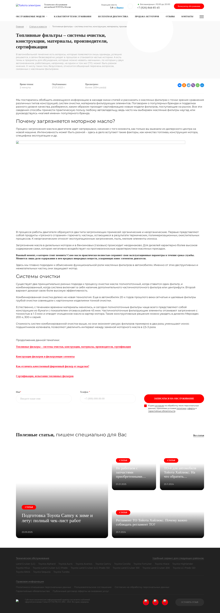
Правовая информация (30, 581)
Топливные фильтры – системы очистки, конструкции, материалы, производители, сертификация (73, 346)
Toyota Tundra (61, 571)
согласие (159, 405)
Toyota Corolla (122, 563)
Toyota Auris (65, 563)
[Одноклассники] (184, 85)
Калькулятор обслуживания (189, 6)
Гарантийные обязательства (33, 591)
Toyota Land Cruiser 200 (156, 567)
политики (181, 408)
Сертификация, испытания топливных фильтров (45, 376)
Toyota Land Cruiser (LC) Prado (50, 567)
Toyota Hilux (23, 567)
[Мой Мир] (202, 85)
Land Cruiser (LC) (25, 563)
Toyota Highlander (182, 563)
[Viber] (193, 85)
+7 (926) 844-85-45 (148, 7)
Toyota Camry (103, 563)
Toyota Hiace (162, 563)
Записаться (174, 398)
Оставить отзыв (189, 602)
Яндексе (120, 8)
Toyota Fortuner (143, 563)
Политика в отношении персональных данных (43, 587)
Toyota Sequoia (41, 571)
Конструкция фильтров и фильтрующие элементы (45, 356)
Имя (18, 392)
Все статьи (198, 435)
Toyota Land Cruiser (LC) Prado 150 (90, 567)
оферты (191, 408)
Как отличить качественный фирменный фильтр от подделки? (52, 366)
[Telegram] (189, 85)
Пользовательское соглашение (93, 587)
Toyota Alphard (46, 563)
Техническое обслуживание (32, 558)
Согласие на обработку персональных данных (142, 587)
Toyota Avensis (84, 563)
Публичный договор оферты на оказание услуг (81, 591)
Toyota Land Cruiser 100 (126, 567)
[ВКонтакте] (180, 85)
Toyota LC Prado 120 (184, 567)
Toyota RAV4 (23, 571)
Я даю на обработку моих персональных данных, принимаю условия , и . (173, 408)
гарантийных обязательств (161, 411)
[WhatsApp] (198, 85)
